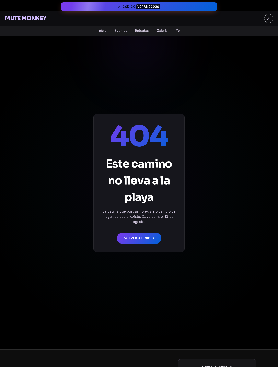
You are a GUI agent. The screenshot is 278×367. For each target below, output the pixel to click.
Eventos (121, 30)
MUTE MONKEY (25, 18)
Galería (162, 30)
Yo (178, 30)
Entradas (142, 30)
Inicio (102, 30)
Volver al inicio (139, 238)
